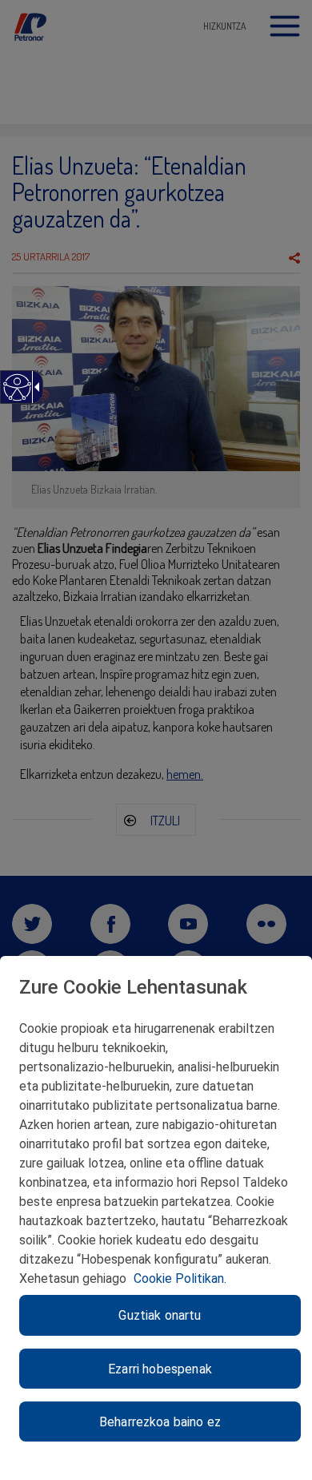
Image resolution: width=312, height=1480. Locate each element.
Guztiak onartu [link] (159, 1315)
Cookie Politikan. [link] (180, 1278)
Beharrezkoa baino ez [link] (160, 1422)
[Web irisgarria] (16, 395)
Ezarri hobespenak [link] (160, 1369)
